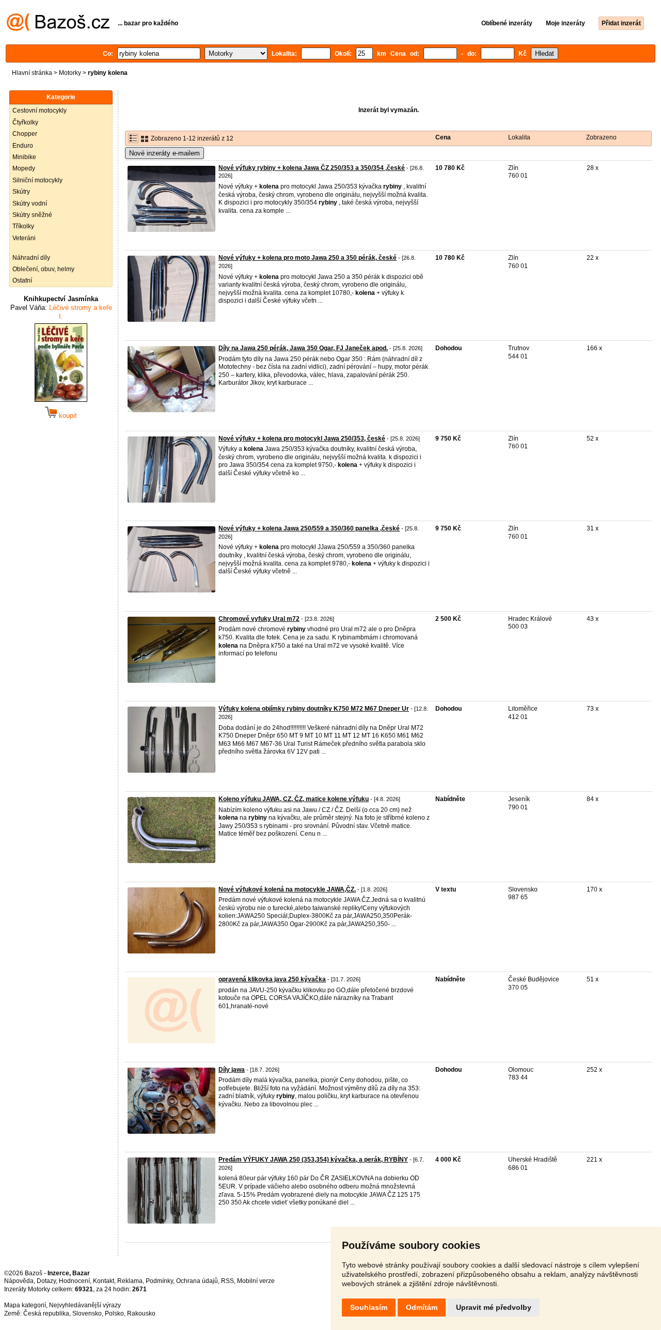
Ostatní (22, 280)
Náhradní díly (31, 257)
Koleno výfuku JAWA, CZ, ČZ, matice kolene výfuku (293, 799)
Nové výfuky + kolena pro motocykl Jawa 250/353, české (301, 438)
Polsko (114, 1313)
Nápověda (19, 1281)
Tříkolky (23, 226)
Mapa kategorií (25, 1305)
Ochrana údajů (197, 1281)
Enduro (22, 145)
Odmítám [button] (421, 1307)
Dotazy (46, 1281)
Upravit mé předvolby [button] (493, 1307)
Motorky (70, 72)
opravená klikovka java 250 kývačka (272, 979)
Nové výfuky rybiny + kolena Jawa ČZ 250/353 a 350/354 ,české (311, 167)
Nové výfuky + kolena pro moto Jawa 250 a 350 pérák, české (307, 257)
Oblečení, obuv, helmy (43, 269)
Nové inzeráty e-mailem (164, 153)
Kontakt (103, 1281)
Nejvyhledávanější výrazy (85, 1305)
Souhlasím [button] (368, 1307)
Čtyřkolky (25, 122)
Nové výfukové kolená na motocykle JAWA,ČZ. (287, 889)
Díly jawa (231, 1069)
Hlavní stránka (32, 72)
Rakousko (141, 1313)
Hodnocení (74, 1281)
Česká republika (46, 1313)
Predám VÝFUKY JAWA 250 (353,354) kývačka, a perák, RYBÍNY (313, 1159)
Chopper (24, 133)
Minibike (24, 157)
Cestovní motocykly (39, 110)
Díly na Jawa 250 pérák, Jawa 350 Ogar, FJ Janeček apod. (303, 348)
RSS (227, 1281)
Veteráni (24, 238)
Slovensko (87, 1313)
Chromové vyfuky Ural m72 (259, 618)
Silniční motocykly (37, 180)
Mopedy (23, 168)
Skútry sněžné (32, 214)
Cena (443, 137)
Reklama (130, 1281)
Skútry (21, 191)
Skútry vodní (29, 203)
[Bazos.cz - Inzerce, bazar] (58, 29)
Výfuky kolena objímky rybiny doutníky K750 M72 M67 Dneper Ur (313, 708)
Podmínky (159, 1281)
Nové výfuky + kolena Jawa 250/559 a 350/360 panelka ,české (309, 528)
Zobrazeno (601, 137)
